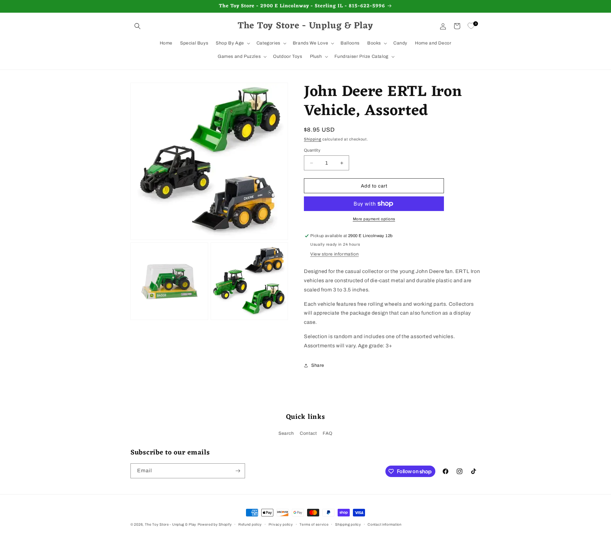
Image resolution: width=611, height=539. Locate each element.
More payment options (374, 219)
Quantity (312, 150)
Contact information (384, 524)
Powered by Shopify (215, 524)
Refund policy (250, 524)
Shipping (312, 139)
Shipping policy (348, 524)
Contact (308, 433)
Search (286, 433)
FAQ (328, 433)
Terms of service (313, 524)
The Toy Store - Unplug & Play (170, 524)
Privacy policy (281, 524)
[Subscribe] (238, 470)
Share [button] (317, 365)
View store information (334, 254)
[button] (137, 26)
